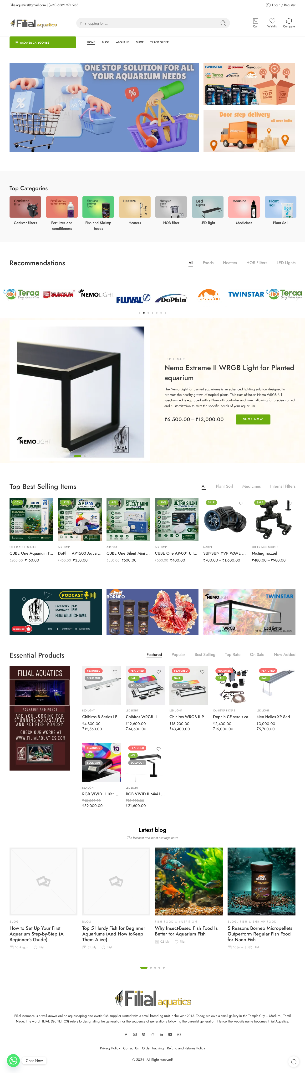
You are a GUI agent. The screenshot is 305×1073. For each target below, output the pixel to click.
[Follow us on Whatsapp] (179, 1034)
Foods (208, 263)
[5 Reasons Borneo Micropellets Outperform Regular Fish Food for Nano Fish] (261, 881)
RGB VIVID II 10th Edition (101, 794)
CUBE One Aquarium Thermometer (31, 553)
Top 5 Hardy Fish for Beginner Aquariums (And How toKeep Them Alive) (113, 934)
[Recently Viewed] (293, 1061)
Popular (178, 655)
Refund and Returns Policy (186, 1048)
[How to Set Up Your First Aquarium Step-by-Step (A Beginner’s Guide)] (43, 881)
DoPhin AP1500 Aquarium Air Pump (80, 553)
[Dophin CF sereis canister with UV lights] (232, 685)
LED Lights (286, 263)
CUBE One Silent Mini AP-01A (128, 553)
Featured (154, 655)
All (190, 263)
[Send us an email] (135, 1034)
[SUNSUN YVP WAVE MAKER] (225, 519)
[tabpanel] (152, 390)
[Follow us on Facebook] (126, 1034)
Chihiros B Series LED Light (101, 717)
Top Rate (232, 655)
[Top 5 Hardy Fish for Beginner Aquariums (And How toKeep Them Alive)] (116, 881)
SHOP (140, 42)
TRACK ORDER (159, 42)
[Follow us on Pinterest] (144, 1034)
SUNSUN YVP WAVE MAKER (225, 553)
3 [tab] (155, 971)
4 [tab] (159, 971)
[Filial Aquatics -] (33, 23)
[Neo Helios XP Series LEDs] (276, 685)
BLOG (105, 42)
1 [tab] (78, 460)
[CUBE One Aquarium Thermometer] (31, 519)
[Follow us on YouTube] (170, 1034)
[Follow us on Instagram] (152, 1034)
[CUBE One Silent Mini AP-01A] (128, 519)
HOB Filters (256, 263)
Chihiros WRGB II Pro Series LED (188, 717)
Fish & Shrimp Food (258, 922)
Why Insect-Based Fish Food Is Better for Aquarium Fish (186, 931)
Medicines (251, 486)
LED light (174, 359)
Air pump (64, 547)
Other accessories (23, 547)
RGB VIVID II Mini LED (145, 794)
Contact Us (131, 1048)
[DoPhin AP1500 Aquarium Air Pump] (80, 519)
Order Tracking (153, 1048)
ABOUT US (122, 42)
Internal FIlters (282, 486)
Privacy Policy (110, 1048)
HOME (91, 42)
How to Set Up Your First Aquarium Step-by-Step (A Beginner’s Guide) (37, 934)
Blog (14, 922)
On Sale (257, 655)
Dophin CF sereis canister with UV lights (232, 717)
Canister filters (224, 710)
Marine (208, 547)
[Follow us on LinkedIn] (161, 1034)
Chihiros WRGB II (141, 717)
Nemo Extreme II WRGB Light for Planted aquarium (229, 373)
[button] (8, 298)
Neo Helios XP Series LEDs (276, 717)
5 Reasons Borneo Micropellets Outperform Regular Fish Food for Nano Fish (260, 934)
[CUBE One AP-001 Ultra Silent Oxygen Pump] (176, 519)
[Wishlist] (47, 503)
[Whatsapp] (13, 1060)
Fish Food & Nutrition (176, 922)
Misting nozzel (264, 553)
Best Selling (205, 655)
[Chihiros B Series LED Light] (101, 685)
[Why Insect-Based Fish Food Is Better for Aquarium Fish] (189, 881)
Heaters (230, 263)
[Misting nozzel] (273, 519)
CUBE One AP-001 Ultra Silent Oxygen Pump (176, 553)
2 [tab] (85, 460)
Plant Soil (224, 486)
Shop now (253, 419)
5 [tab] (164, 971)
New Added (284, 655)
